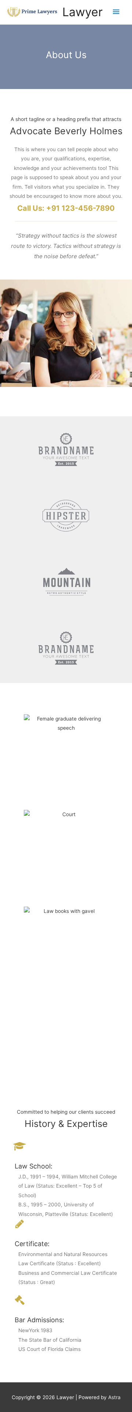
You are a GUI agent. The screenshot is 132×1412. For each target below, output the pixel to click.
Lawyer (82, 12)
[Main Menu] (116, 12)
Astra (114, 1397)
